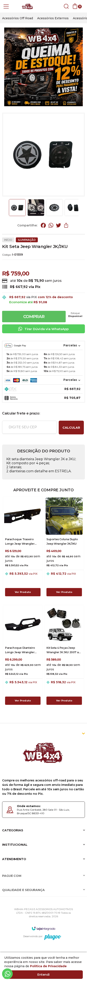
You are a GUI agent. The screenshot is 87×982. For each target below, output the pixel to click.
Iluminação (27, 239)
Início (8, 239)
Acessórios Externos (53, 18)
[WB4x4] (27, 6)
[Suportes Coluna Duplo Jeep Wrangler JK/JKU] (64, 547)
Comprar (34, 316)
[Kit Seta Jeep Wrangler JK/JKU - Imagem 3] (54, 207)
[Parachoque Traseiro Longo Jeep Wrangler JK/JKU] (22, 547)
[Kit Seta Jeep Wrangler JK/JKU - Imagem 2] (35, 207)
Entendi (43, 974)
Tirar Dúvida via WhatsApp (46, 329)
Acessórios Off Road (17, 18)
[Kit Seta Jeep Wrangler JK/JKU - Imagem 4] (73, 207)
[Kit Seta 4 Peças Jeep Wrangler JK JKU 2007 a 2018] (64, 656)
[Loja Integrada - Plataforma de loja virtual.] (43, 928)
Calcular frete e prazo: (21, 413)
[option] (17, 18)
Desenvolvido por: (33, 936)
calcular (71, 428)
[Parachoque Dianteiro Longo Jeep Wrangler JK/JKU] (22, 656)
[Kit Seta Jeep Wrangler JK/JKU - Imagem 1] (17, 207)
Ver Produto (23, 592)
